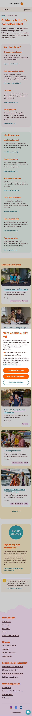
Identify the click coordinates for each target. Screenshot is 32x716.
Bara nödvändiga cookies (16, 376)
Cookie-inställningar (16, 382)
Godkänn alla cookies (16, 370)
